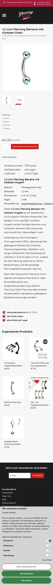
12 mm (7, 128)
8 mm (6, 122)
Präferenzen (8, 546)
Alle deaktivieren (26, 574)
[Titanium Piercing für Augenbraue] (40, 348)
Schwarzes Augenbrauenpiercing (13, 364)
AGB (4, 499)
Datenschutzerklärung (11, 537)
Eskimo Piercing (12, 402)
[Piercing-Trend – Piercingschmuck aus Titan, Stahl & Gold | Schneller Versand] (30, 15)
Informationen (9, 157)
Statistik (6, 550)
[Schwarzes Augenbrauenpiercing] (13, 348)
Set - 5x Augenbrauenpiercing (40, 403)
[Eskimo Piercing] (13, 387)
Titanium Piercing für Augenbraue (40, 364)
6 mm (6, 118)
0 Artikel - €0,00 (44, 4)
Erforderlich (8, 541)
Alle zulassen (26, 580)
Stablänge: (7, 115)
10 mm (7, 125)
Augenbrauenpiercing (31, 203)
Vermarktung (8, 555)
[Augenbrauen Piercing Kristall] (13, 427)
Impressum (7, 492)
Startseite (7, 36)
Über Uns (6, 496)
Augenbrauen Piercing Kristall (12, 442)
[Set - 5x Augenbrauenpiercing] (40, 387)
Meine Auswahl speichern (26, 567)
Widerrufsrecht (9, 503)
